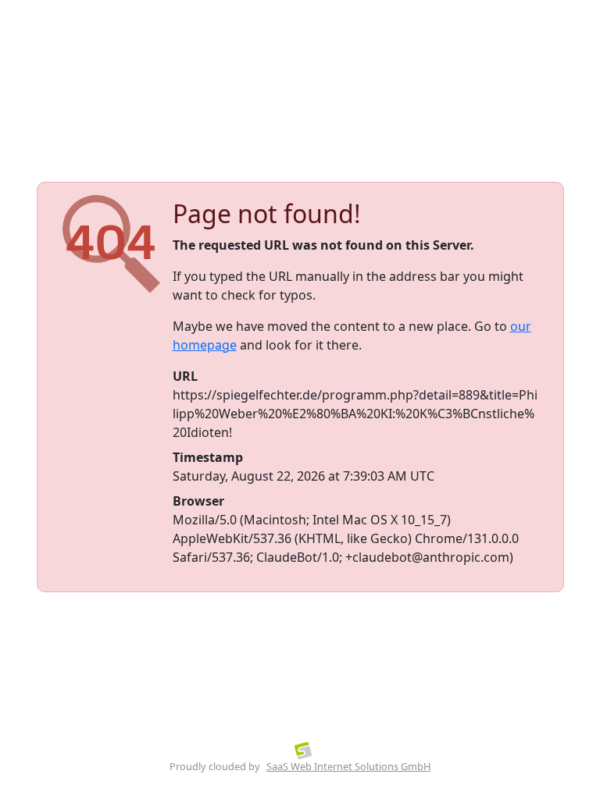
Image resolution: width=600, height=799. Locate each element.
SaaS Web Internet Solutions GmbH (348, 766)
